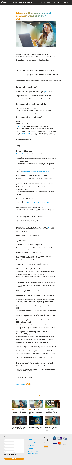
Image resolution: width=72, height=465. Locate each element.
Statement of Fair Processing (34, 447)
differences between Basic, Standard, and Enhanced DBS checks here (35, 171)
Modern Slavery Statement (33, 453)
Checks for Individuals (27, 2)
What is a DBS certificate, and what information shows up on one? (35, 412)
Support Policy (31, 443)
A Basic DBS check (19, 126)
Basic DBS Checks (50, 93)
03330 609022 (66, 0)
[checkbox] (14, 456)
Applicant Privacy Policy (32, 439)
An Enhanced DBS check (21, 153)
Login (58, 2)
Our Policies (30, 436)
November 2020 (49, 227)
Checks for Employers (17, 2)
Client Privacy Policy (32, 440)
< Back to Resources (20, 8)
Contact (53, 2)
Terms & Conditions (32, 442)
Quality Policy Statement (33, 450)
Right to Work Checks (32, 426)
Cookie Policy (31, 445)
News (46, 409)
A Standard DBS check (20, 141)
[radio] (5, 456)
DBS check (46, 91)
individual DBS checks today (40, 380)
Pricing (35, 2)
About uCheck (47, 2)
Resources (40, 2)
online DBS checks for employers (27, 380)
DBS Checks (18, 10)
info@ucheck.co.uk (67, 3)
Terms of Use (30, 448)
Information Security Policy (33, 451)
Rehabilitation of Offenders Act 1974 (27, 133)
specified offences (34, 254)
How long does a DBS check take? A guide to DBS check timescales (51, 429)
